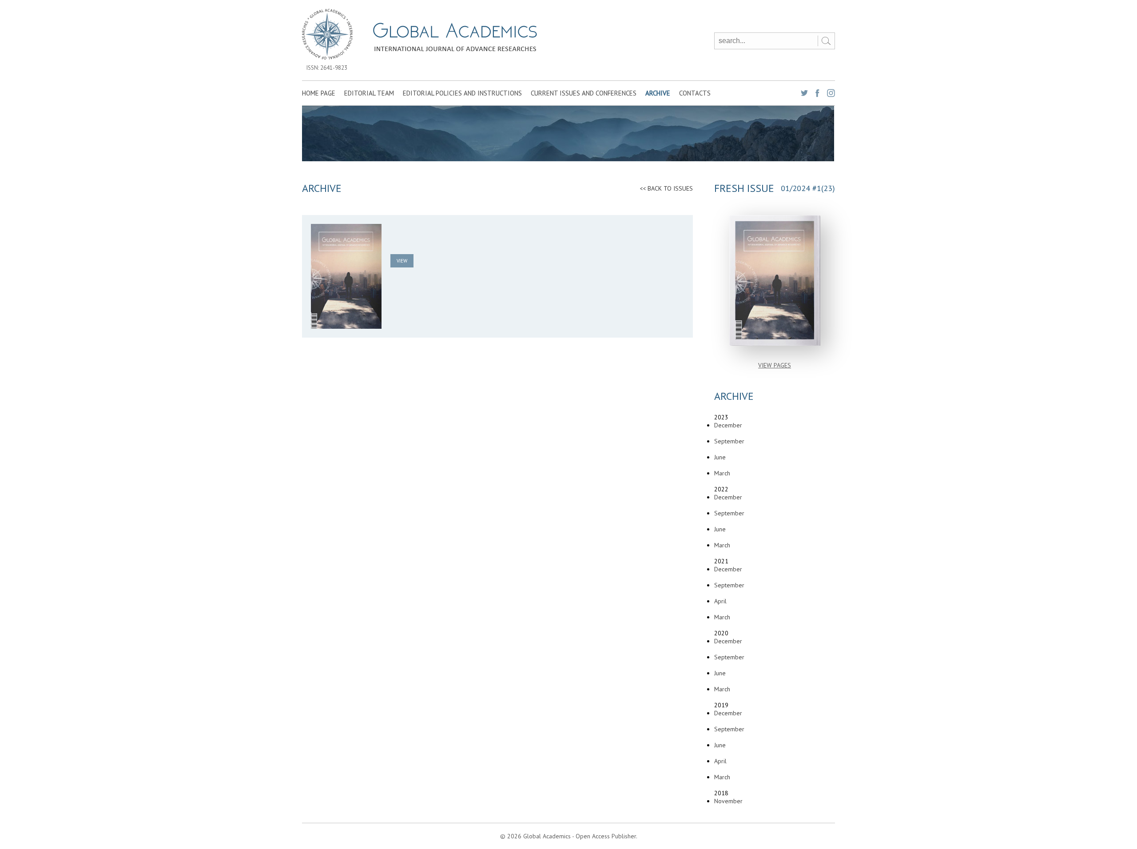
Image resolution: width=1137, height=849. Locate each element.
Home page (318, 93)
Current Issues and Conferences (583, 93)
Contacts (695, 93)
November (728, 801)
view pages (774, 365)
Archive (657, 93)
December (728, 425)
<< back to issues (666, 188)
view (402, 261)
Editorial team (369, 93)
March (722, 473)
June (720, 457)
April (720, 601)
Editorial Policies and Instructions (462, 93)
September (729, 441)
